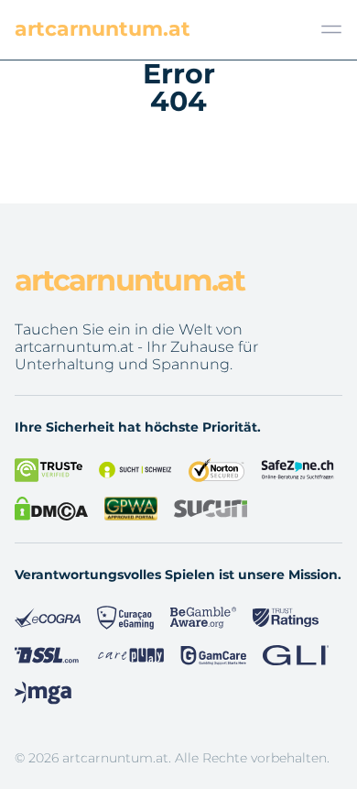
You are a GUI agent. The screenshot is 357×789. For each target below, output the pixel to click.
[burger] (331, 29)
